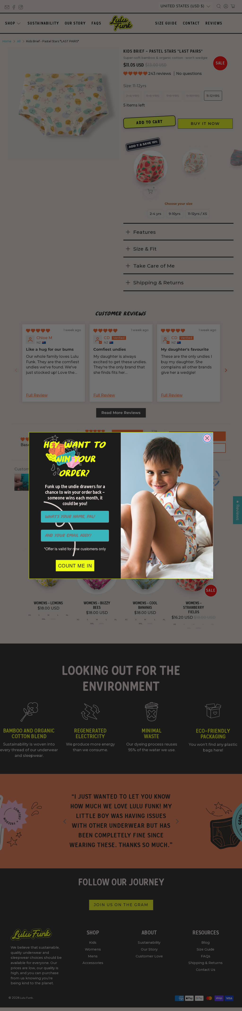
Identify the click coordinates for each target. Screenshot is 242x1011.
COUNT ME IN (75, 565)
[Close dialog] (207, 438)
